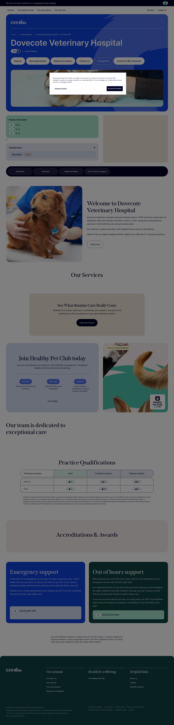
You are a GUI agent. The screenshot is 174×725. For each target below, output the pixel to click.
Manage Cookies (61, 88)
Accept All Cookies (114, 88)
